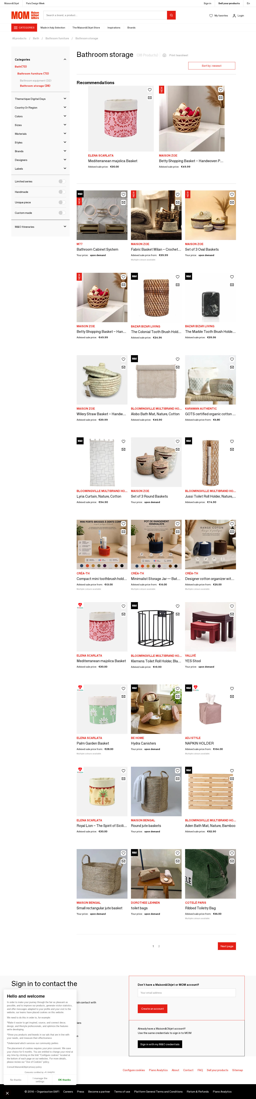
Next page (226, 946)
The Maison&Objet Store (86, 27)
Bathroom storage (86, 38)
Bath (36, 38)
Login (241, 15)
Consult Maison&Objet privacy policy (24, 1067)
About (175, 1070)
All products (19, 38)
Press (80, 1091)
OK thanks (64, 1079)
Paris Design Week (35, 3)
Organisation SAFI (48, 1091)
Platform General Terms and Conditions (158, 1091)
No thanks (15, 1079)
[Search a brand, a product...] (171, 15)
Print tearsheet (178, 55)
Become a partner (99, 1091)
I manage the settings (40, 1080)
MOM (25, 15)
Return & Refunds (198, 1091)
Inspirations (114, 27)
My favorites (221, 15)
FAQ (200, 1070)
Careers (68, 1091)
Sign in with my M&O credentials (160, 1044)
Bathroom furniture (57, 38)
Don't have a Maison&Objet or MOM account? (168, 984)
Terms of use (122, 1091)
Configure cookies (134, 1070)
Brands (131, 27)
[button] (7, 1093)
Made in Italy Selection (53, 27)
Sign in (207, 3)
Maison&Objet (11, 3)
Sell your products (229, 3)
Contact (188, 1070)
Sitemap (237, 1070)
